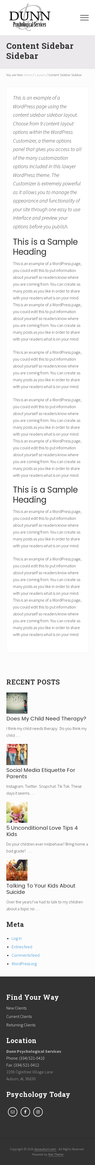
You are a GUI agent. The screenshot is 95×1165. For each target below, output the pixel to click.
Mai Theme (55, 1154)
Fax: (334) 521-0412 (22, 1065)
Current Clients (19, 1016)
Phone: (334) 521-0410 (25, 1058)
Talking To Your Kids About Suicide (40, 889)
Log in (17, 938)
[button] (84, 17)
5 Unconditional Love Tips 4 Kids (42, 831)
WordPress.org (24, 963)
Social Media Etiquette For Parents (40, 773)
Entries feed (22, 946)
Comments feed (26, 955)
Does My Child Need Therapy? (46, 718)
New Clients (16, 1008)
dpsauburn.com (45, 1149)
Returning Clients (20, 1024)
